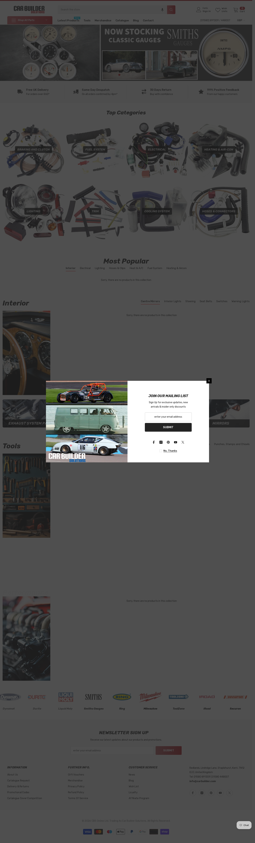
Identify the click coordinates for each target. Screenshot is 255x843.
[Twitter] (182, 442)
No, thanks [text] (170, 450)
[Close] (209, 380)
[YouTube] (175, 442)
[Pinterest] (168, 442)
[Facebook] (153, 442)
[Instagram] (161, 442)
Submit (168, 427)
